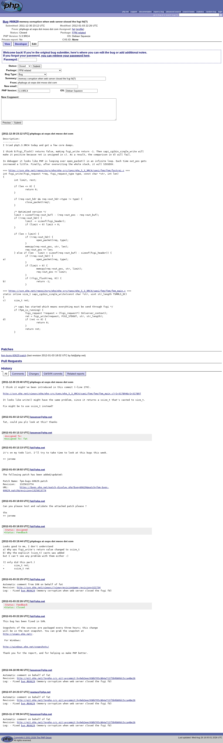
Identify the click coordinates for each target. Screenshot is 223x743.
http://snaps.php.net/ (17, 634)
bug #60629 (28, 590)
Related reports (75, 373)
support (134, 12)
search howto (188, 12)
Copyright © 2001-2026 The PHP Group (33, 737)
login (220, 12)
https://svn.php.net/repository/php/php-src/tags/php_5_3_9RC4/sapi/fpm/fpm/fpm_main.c (67, 291)
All (6, 373)
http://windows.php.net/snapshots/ (26, 646)
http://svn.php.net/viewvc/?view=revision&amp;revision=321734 (59, 587)
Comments (18, 373)
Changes (34, 373)
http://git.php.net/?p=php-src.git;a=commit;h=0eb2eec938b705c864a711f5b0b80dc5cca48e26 (76, 678)
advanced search (173, 12)
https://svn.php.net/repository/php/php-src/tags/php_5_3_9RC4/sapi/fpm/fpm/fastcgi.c (66, 170)
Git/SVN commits (53, 373)
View (7, 44)
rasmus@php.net (40, 692)
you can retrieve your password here (65, 55)
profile (79, 29)
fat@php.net (37, 447)
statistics (200, 12)
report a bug (159, 12)
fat (73, 29)
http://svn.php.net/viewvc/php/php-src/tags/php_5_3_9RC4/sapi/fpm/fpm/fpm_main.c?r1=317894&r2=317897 (72, 393)
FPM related (79, 32)
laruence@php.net (41, 416)
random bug (211, 12)
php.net (125, 12)
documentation (145, 12)
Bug (5, 21)
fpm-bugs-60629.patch (13, 355)
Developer (21, 44)
